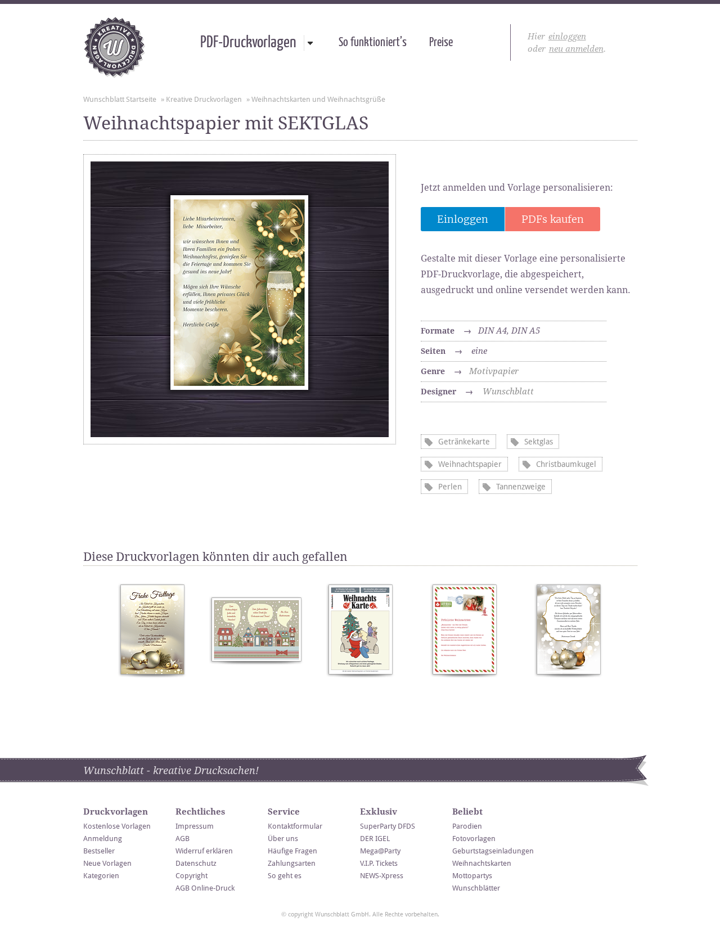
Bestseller (99, 851)
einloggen (567, 37)
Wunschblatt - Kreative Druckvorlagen (114, 47)
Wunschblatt (508, 391)
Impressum (195, 826)
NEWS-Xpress (381, 875)
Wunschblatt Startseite (119, 99)
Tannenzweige (521, 486)
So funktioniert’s (373, 43)
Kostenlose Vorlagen (117, 826)
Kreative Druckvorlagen (204, 99)
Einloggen (462, 219)
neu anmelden (576, 49)
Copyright (192, 875)
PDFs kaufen (552, 219)
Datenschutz (196, 863)
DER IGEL (375, 838)
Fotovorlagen (474, 838)
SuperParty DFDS (387, 826)
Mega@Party (380, 851)
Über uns (283, 838)
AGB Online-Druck (205, 888)
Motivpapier (494, 371)
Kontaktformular (295, 826)
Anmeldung (102, 838)
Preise (441, 43)
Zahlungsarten (292, 863)
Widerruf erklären (204, 851)
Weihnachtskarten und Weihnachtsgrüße (318, 99)
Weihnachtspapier (470, 464)
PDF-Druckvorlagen (248, 43)
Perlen (450, 486)
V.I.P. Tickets (379, 863)
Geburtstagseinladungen (493, 851)
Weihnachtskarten (481, 863)
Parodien (467, 826)
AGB (183, 838)
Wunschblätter (476, 888)
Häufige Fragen (292, 851)
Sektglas (538, 441)
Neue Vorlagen (107, 863)
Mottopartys (472, 875)
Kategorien (101, 875)
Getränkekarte (464, 441)
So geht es (285, 875)
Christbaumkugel (566, 464)
